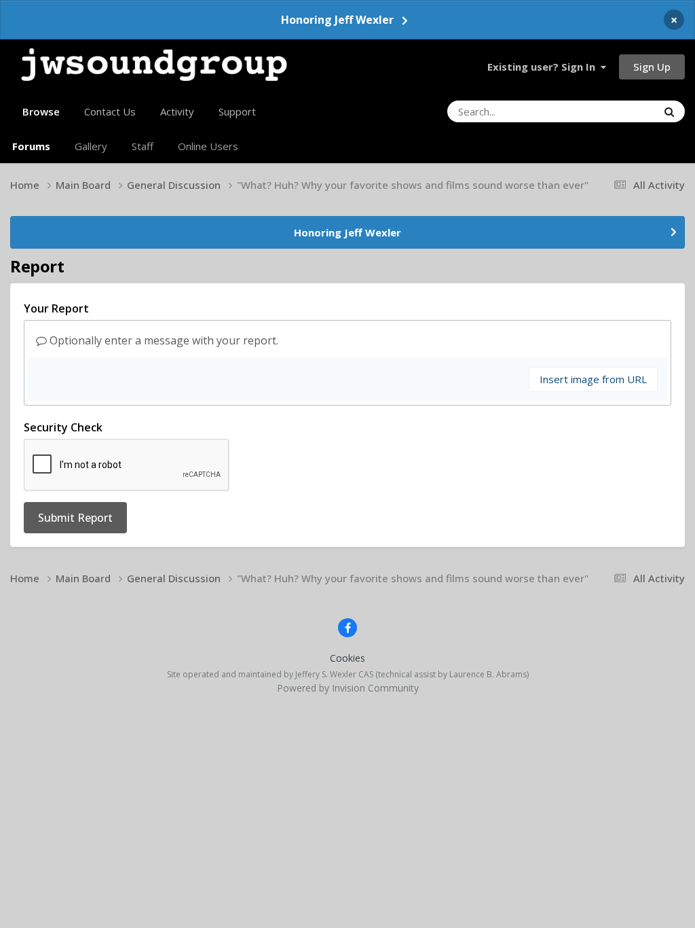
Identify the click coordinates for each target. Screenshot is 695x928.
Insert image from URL (593, 379)
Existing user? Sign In (544, 66)
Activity (177, 111)
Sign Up (652, 66)
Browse (41, 111)
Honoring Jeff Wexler (337, 19)
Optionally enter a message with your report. (162, 340)
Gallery (91, 146)
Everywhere (613, 111)
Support (237, 111)
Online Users (208, 146)
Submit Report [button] (75, 517)
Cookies (347, 658)
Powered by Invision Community (348, 687)
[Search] (669, 111)
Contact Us (110, 111)
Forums (31, 146)
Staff (142, 146)
